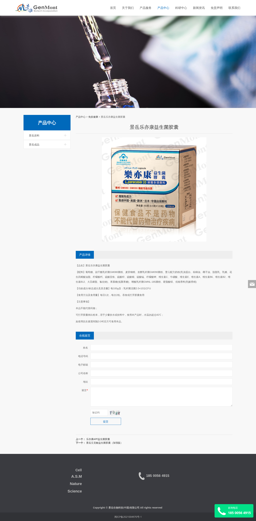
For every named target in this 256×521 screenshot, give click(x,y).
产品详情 (84, 255)
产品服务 (146, 8)
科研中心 (181, 8)
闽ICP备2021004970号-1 (128, 516)
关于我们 (128, 8)
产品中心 (163, 8)
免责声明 (217, 8)
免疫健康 (93, 116)
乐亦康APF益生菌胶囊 (98, 439)
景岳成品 (34, 144)
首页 (113, 8)
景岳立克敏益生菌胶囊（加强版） (104, 442)
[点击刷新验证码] (115, 412)
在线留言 (84, 335)
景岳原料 (34, 135)
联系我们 (234, 8)
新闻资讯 (199, 8)
